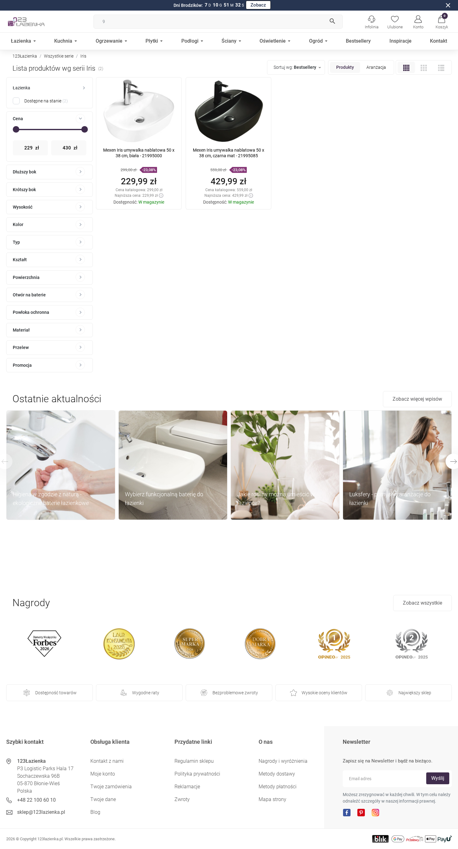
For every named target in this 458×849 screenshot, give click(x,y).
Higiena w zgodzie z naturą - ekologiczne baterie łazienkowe (51, 498)
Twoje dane (103, 799)
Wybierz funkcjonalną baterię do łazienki (164, 498)
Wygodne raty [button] (145, 692)
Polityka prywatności (197, 774)
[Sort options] (297, 67)
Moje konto (102, 774)
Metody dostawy (277, 774)
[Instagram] (375, 812)
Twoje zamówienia (111, 787)
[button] (442, 21)
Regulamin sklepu (194, 761)
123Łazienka (24, 56)
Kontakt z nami (107, 761)
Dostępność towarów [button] (56, 692)
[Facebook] (347, 812)
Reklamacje (187, 787)
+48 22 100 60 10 (36, 800)
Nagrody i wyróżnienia (283, 761)
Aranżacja (376, 67)
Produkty (345, 67)
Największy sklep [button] (414, 692)
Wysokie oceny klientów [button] (324, 692)
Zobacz (258, 5)
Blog (95, 812)
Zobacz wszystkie (422, 603)
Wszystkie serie (59, 56)
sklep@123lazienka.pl (41, 812)
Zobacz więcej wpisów (417, 399)
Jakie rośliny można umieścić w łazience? (276, 498)
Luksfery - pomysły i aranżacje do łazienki (390, 498)
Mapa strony (272, 799)
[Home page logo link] (35, 21)
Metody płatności (278, 787)
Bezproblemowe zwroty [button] (235, 692)
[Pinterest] (361, 812)
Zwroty (182, 799)
